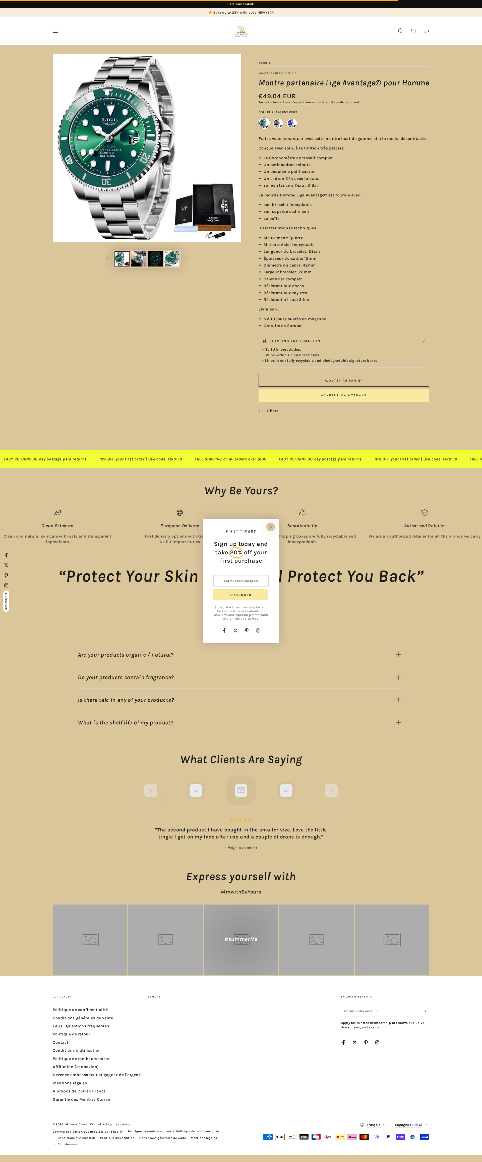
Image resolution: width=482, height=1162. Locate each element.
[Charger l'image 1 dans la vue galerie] (122, 259)
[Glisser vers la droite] (186, 259)
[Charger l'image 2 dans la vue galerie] (138, 259)
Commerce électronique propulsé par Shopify (88, 1131)
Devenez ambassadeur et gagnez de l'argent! (97, 1074)
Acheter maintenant (344, 395)
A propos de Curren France (79, 1091)
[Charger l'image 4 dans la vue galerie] (171, 259)
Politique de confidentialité (80, 1009)
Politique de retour (71, 1034)
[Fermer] (270, 527)
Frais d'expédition (297, 102)
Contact (60, 1042)
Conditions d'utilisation (77, 1050)
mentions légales (70, 1083)
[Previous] (139, 790)
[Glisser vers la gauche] (107, 259)
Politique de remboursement (81, 1058)
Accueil (265, 63)
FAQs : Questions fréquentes (81, 1026)
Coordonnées (68, 1144)
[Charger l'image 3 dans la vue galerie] (155, 259)
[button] (400, 30)
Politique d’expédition (117, 1138)
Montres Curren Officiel (278, 73)
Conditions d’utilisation (76, 1138)
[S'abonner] (426, 1011)
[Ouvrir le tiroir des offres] (413, 30)
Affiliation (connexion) (76, 1066)
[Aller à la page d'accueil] (241, 31)
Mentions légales (204, 1138)
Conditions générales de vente (83, 1018)
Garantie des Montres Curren (81, 1099)
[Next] (343, 790)
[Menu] (55, 30)
